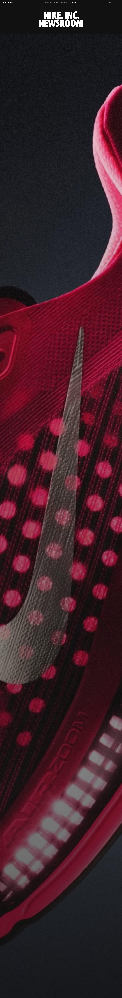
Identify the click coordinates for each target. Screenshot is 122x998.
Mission (56, 2)
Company (64, 2)
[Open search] (118, 2)
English (111, 2)
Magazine (48, 2)
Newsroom (73, 2)
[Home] (8, 2)
